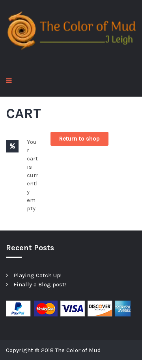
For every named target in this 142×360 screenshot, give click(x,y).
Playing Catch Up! (37, 275)
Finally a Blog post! (39, 284)
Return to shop (79, 138)
